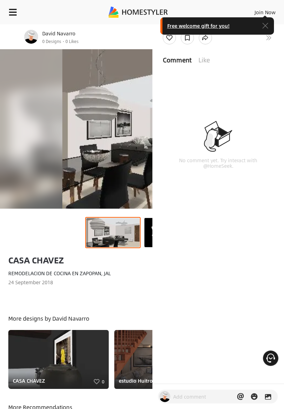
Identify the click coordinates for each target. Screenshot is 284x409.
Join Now (265, 12)
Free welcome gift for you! (198, 25)
